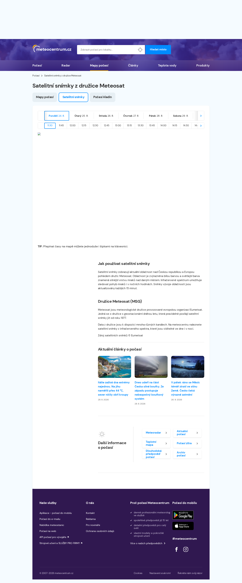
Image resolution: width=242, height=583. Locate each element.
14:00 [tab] (163, 125)
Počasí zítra (184, 443)
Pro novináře (93, 525)
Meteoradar (153, 432)
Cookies (138, 573)
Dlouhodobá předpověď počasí (154, 454)
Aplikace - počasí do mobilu (56, 513)
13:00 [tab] (118, 125)
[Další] (201, 116)
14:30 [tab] (186, 125)
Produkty (203, 65)
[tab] (57, 115)
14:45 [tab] (197, 125)
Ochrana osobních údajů (100, 531)
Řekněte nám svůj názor (190, 573)
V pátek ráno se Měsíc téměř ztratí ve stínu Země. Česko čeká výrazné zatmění (185, 388)
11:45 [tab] (61, 125)
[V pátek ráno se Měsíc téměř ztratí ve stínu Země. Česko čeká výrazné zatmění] (187, 367)
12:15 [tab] (84, 125)
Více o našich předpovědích (146, 543)
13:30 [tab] (140, 125)
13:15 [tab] (129, 125)
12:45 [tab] (106, 125)
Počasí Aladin (102, 97)
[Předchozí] (41, 116)
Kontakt (90, 513)
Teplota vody (167, 65)
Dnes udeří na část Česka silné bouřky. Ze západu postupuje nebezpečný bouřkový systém (149, 391)
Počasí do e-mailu (50, 519)
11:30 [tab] (49, 125)
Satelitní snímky (74, 97)
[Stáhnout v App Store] (183, 526)
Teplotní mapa (151, 443)
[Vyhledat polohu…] (140, 49)
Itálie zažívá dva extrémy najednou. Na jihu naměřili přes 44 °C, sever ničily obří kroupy (114, 388)
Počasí (37, 65)
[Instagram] (185, 553)
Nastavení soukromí (160, 573)
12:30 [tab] (95, 125)
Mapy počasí (99, 65)
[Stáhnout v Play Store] (183, 515)
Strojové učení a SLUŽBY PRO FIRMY (60, 543)
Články (133, 65)
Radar (65, 65)
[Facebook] (176, 553)
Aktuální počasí (182, 432)
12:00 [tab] (72, 125)
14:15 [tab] (174, 125)
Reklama (91, 519)
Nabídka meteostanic (52, 525)
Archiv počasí (181, 454)
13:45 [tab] (152, 125)
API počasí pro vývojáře (53, 537)
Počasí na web (48, 531)
